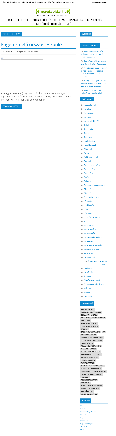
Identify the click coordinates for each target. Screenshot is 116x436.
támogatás (94, 388)
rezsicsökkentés (89, 380)
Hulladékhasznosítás (92, 217)
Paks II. (99, 374)
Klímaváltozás (89, 225)
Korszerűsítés (89, 233)
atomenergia (87, 312)
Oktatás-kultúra (90, 257)
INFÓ (68, 23)
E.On (88, 321)
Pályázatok (88, 268)
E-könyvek (88, 149)
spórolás (85, 383)
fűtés (93, 335)
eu (104, 332)
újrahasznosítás (89, 394)
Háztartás (76, 19)
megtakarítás (87, 363)
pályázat (85, 377)
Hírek (9, 19)
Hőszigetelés (89, 213)
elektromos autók (89, 326)
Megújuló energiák (49, 23)
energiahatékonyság (90, 332)
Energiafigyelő (89, 173)
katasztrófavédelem (90, 352)
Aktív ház (87, 109)
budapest (85, 318)
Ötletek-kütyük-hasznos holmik (97, 262)
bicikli (94, 315)
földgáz (85, 335)
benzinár (85, 315)
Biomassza (88, 137)
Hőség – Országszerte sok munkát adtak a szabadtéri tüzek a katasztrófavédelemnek (94, 83)
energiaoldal (21, 51)
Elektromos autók (91, 157)
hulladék (97, 340)
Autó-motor (88, 117)
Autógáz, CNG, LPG (91, 121)
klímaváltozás (88, 354)
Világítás (87, 288)
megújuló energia (89, 366)
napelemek (96, 369)
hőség (93, 349)
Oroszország (87, 374)
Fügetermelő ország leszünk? (31, 44)
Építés (86, 177)
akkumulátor (87, 309)
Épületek (23, 19)
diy (82, 321)
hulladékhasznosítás (91, 346)
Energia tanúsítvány (92, 165)
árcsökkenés (87, 391)
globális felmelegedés (92, 338)
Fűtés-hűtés (51, 2)
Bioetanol (88, 133)
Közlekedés (94, 19)
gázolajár (86, 340)
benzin (98, 312)
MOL (102, 366)
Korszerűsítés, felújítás (49, 19)
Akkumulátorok (90, 105)
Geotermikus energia (99, 2)
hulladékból (87, 343)
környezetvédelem (89, 357)
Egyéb (86, 153)
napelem (85, 369)
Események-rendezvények (94, 185)
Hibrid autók (89, 205)
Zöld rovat (34, 51)
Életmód (87, 161)
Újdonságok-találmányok (11, 2)
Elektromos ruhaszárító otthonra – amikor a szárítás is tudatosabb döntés (93, 54)
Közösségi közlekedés (93, 245)
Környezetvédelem (91, 229)
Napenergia (41, 2)
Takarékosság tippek (29, 2)
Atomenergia (89, 113)
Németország (100, 371)
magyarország (88, 360)
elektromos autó (89, 323)
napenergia (86, 371)
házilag (84, 349)
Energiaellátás (89, 169)
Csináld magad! (90, 145)
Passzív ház (88, 272)
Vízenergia (88, 292)
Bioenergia (70, 2)
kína (99, 354)
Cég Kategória (89, 141)
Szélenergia (60, 2)
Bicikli (86, 125)
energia (84, 329)
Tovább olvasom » (11, 106)
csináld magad (98, 318)
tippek (84, 388)
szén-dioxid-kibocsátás (91, 386)
